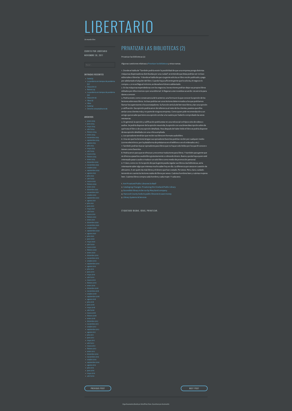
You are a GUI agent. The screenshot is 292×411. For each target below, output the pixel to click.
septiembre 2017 (93, 329)
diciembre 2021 (92, 190)
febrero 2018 (91, 316)
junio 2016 (90, 370)
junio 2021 (90, 206)
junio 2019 (90, 272)
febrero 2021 (91, 217)
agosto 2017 (91, 332)
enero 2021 (91, 220)
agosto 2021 (91, 201)
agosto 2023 (91, 143)
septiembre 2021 (93, 198)
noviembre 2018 (93, 291)
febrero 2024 (91, 132)
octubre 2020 (92, 228)
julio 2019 (90, 269)
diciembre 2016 (92, 354)
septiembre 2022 (93, 170)
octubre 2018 (91, 294)
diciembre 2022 (92, 162)
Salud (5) (90, 79)
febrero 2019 (91, 283)
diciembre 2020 (93, 222)
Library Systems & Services (134, 197)
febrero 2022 (91, 184)
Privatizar (152, 210)
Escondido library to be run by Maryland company (145, 190)
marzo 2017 (91, 346)
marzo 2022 (91, 181)
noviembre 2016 (93, 357)
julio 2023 (90, 146)
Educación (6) (92, 98)
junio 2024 (90, 124)
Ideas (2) (90, 100)
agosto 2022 (91, 173)
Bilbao (136, 210)
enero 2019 (91, 285)
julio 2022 (90, 176)
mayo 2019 (91, 275)
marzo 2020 (91, 247)
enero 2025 (91, 121)
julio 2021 (90, 203)
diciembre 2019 (92, 255)
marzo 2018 (91, 313)
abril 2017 (90, 343)
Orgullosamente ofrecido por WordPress (135, 404)
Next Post (198, 388)
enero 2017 (91, 351)
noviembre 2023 (93, 137)
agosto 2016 (91, 365)
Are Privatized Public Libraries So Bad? (139, 183)
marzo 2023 (91, 154)
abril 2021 (90, 211)
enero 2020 (91, 253)
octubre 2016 (91, 360)
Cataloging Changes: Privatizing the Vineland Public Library (149, 187)
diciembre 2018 (92, 288)
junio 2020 (91, 239)
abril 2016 (90, 376)
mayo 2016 (91, 373)
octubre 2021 (91, 195)
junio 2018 (90, 305)
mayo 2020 (91, 242)
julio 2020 (90, 236)
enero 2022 (91, 187)
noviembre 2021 (93, 192)
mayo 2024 (91, 126)
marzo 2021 (91, 214)
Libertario (119, 26)
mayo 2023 (91, 148)
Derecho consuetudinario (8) (97, 109)
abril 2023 (90, 151)
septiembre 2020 (93, 231)
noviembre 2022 (93, 165)
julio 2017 (90, 335)
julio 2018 (90, 302)
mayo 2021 (91, 209)
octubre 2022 (91, 168)
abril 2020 (91, 244)
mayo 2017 (91, 340)
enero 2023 (91, 159)
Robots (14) (91, 89)
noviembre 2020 (93, 225)
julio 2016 (90, 368)
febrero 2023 (91, 157)
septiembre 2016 (93, 362)
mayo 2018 (91, 307)
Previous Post (101, 388)
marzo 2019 (91, 280)
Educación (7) (91, 87)
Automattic (165, 404)
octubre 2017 (91, 327)
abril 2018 (90, 310)
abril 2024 (90, 129)
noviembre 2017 (93, 324)
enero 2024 (91, 135)
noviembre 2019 (93, 258)
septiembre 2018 (93, 296)
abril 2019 (90, 277)
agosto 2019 (91, 266)
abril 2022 (90, 179)
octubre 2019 (91, 261)
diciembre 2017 (92, 321)
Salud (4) (90, 106)
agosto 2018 (91, 299)
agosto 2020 (91, 233)
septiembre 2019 (93, 264)
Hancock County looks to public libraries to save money (147, 194)
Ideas (143, 210)
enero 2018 (91, 318)
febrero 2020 (92, 250)
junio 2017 (90, 338)
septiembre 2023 (93, 140)
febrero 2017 (91, 349)
